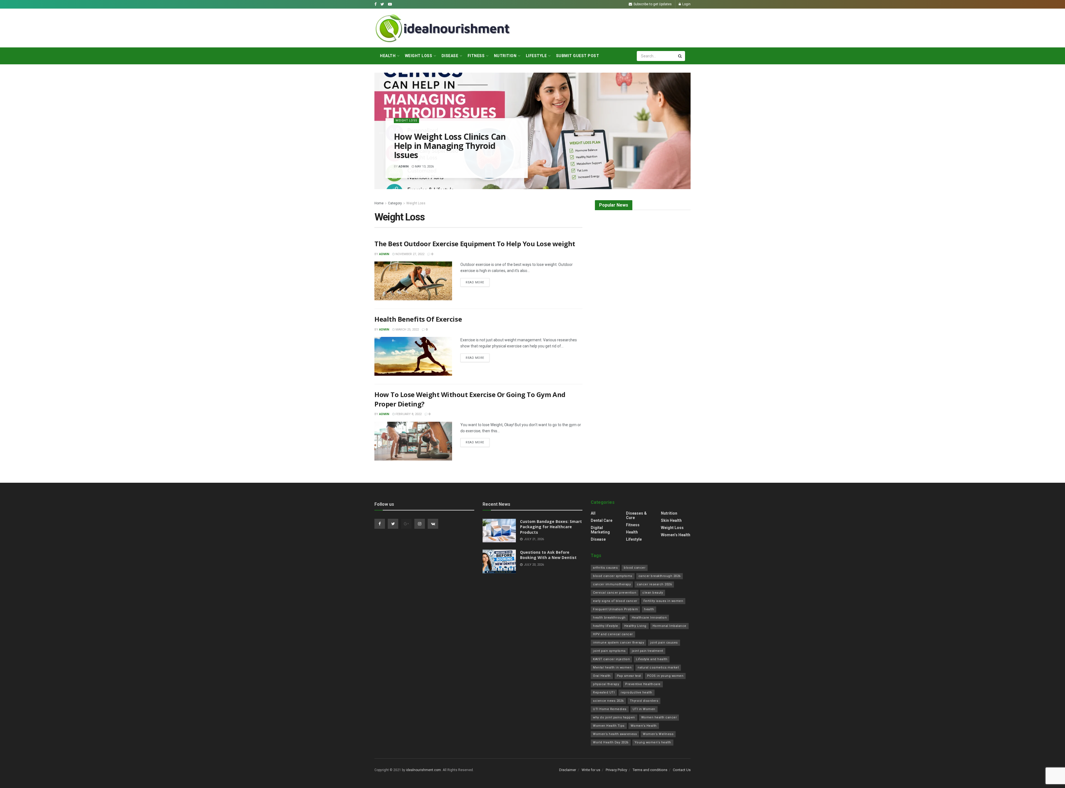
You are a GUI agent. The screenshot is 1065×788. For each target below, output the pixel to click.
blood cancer (634, 568)
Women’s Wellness (658, 734)
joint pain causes (664, 642)
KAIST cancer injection (611, 659)
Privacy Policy (616, 770)
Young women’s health (653, 742)
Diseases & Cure (636, 515)
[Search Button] (680, 56)
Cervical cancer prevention (614, 592)
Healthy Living (635, 626)
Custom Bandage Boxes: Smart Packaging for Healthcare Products (551, 527)
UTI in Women (644, 709)
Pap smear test (629, 676)
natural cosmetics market (658, 667)
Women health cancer (659, 717)
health (649, 609)
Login (686, 4)
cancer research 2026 (654, 584)
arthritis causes (605, 568)
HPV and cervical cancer (613, 634)
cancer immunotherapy (612, 584)
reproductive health (636, 692)
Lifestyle (536, 56)
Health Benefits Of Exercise (418, 319)
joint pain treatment (647, 651)
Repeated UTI (604, 692)
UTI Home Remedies (610, 709)
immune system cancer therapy (618, 642)
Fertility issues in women (663, 601)
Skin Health (671, 520)
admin (404, 166)
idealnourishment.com (423, 770)
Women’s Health (675, 535)
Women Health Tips (609, 726)
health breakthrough (609, 617)
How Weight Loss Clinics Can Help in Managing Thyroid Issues (450, 146)
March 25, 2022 (407, 329)
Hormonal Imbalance (669, 626)
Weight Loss (418, 56)
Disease (450, 56)
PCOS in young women (665, 676)
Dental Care (601, 520)
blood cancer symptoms (612, 576)
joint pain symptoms (609, 651)
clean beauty (652, 592)
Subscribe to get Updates (652, 4)
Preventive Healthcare (643, 684)
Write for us (591, 770)
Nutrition (505, 56)
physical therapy (606, 684)
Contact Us (682, 770)
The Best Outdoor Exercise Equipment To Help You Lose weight (474, 243)
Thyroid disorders (644, 701)
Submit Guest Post (577, 56)
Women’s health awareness (615, 734)
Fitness (476, 56)
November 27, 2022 (409, 254)
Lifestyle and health (651, 659)
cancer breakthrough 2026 (659, 576)
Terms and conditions (650, 770)
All (593, 513)
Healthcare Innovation (649, 617)
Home (379, 203)
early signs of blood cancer (615, 601)
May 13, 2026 (424, 166)
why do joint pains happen (614, 717)
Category (395, 203)
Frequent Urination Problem (615, 609)
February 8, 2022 (408, 414)
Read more (475, 282)
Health (387, 56)
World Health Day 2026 (610, 742)
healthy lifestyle (605, 626)
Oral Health (602, 676)
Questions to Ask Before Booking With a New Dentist (548, 555)
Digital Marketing (600, 529)
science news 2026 (608, 701)
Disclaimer (567, 770)
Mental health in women (612, 667)
